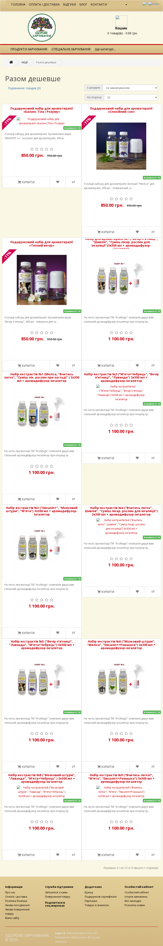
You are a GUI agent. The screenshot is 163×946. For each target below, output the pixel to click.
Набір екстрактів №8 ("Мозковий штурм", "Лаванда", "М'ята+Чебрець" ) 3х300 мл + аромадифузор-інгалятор (41, 778)
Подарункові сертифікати (101, 896)
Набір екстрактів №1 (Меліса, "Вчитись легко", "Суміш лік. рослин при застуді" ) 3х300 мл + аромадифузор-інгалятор (41, 377)
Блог (83, 4)
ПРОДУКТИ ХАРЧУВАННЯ (28, 49)
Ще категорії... (105, 49)
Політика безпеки (16, 901)
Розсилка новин (135, 905)
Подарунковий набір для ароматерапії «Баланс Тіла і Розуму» (41, 110)
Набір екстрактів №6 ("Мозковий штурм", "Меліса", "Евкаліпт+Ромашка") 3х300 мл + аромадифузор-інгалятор (121, 645)
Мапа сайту (12, 918)
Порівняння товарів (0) (24, 88)
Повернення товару (57, 896)
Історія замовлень (136, 896)
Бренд (89, 892)
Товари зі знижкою (97, 905)
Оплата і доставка (44, 4)
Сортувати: (94, 88)
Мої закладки (133, 901)
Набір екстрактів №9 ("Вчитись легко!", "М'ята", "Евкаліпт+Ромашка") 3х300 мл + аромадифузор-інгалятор (121, 778)
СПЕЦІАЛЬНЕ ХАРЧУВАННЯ (71, 49)
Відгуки (69, 4)
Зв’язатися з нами (56, 892)
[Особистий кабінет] (124, 4)
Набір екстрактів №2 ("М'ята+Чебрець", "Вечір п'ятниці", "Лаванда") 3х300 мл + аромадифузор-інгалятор (121, 377)
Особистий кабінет (137, 892)
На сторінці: (94, 97)
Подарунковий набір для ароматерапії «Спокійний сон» (121, 110)
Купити (28, 182)
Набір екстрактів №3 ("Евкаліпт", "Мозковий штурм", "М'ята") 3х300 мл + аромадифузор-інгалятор (41, 511)
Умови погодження (17, 905)
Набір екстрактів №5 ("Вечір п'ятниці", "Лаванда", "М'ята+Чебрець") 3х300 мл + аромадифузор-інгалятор (41, 645)
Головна (18, 4)
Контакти (99, 4)
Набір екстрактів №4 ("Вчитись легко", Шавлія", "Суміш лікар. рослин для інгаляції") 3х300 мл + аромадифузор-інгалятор (121, 511)
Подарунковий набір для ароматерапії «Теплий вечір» (41, 243)
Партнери (91, 901)
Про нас (10, 892)
